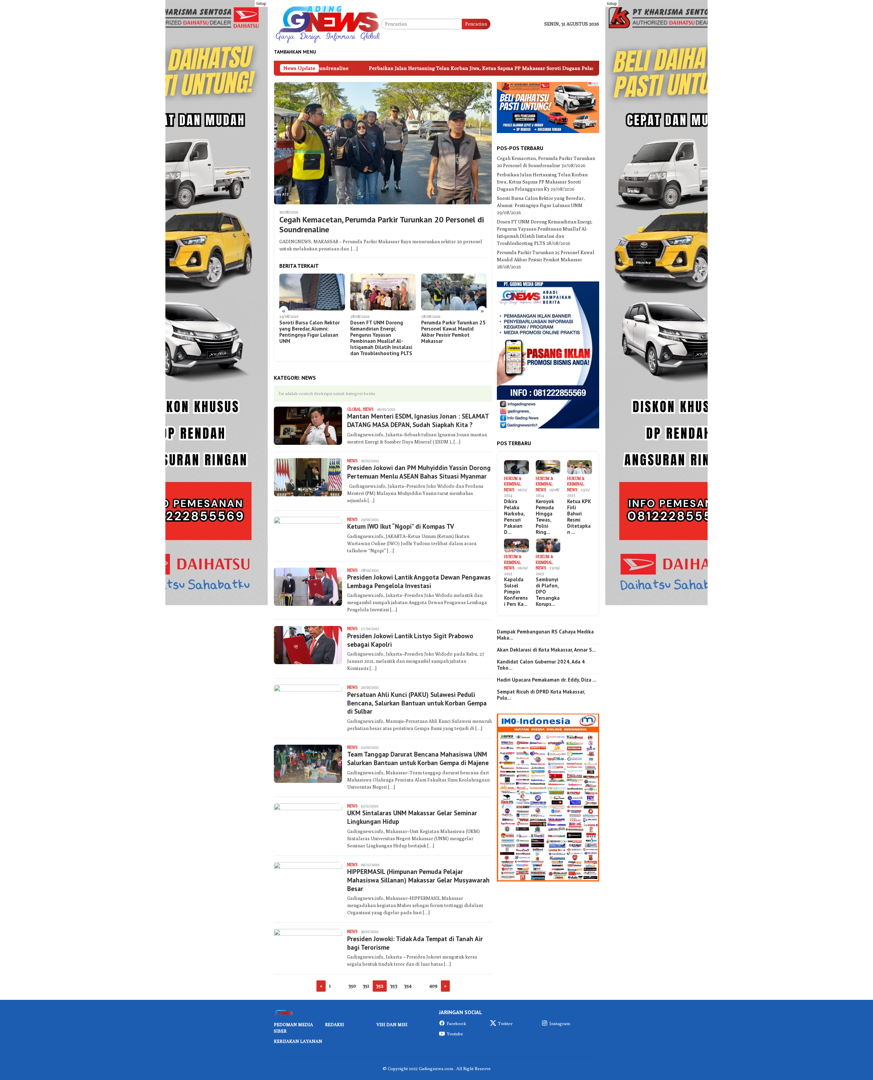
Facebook (456, 1023)
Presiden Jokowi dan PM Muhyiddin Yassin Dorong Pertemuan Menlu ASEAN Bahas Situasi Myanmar (419, 472)
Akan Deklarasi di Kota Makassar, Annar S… (546, 650)
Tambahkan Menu (295, 52)
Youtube (455, 1033)
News (368, 409)
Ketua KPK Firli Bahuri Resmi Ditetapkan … (579, 516)
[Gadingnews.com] (327, 23)
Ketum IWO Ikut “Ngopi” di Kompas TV (400, 526)
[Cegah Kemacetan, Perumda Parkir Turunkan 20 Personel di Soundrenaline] (383, 143)
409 (433, 986)
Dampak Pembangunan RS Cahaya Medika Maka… (545, 635)
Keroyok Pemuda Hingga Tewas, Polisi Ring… (545, 516)
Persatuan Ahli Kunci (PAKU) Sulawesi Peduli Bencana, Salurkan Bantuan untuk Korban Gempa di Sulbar (417, 702)
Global (354, 409)
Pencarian (476, 24)
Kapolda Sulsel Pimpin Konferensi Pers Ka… (516, 592)
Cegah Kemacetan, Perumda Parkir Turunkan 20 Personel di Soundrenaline (381, 225)
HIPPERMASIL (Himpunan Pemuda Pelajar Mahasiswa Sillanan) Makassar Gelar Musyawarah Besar (418, 879)
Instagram (559, 1023)
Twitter (505, 1023)
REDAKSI (334, 1024)
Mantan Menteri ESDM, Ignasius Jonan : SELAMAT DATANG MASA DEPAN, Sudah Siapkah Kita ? (418, 420)
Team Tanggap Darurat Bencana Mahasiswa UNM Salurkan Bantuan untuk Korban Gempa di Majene (418, 758)
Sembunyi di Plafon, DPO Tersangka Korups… (548, 592)
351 (366, 986)
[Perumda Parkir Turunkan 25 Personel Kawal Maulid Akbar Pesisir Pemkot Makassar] (383, 292)
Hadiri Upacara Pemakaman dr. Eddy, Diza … (546, 680)
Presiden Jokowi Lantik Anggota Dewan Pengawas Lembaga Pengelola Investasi (419, 581)
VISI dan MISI (392, 1024)
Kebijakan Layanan (298, 1041)
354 (408, 986)
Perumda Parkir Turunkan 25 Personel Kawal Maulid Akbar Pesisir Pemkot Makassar (382, 332)
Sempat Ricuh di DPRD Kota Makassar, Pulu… (541, 695)
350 (352, 986)
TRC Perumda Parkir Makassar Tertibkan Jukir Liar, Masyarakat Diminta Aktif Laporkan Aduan (449, 332)
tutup (261, 3)
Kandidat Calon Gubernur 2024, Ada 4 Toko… (541, 665)
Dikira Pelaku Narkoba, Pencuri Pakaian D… (514, 516)
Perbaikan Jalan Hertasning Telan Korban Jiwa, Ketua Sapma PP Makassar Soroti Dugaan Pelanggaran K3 (399, 68)
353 (393, 986)
